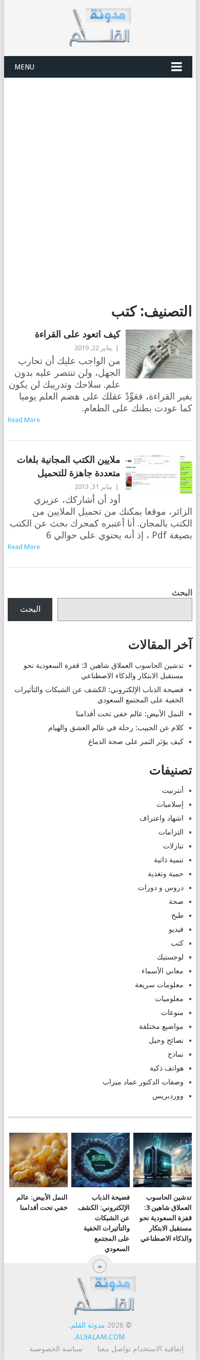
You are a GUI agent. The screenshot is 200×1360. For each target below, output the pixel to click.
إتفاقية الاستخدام (158, 1349)
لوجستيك (170, 957)
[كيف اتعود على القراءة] (159, 354)
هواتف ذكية (167, 1068)
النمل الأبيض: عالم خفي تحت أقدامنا (130, 714)
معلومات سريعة (159, 985)
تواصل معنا (114, 1349)
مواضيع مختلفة (161, 1026)
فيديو (176, 929)
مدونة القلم (88, 1325)
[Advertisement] (100, 183)
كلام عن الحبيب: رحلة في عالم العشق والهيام (116, 727)
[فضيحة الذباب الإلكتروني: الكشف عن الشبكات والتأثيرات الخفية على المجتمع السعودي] (100, 1160)
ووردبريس (168, 1096)
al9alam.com (100, 1337)
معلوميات (169, 998)
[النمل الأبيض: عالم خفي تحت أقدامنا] (38, 1160)
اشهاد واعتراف (161, 818)
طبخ (177, 915)
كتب (177, 943)
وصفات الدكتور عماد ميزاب (143, 1082)
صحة (176, 901)
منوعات (172, 1012)
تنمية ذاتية (169, 860)
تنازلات (173, 846)
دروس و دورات (161, 887)
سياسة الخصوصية (56, 1349)
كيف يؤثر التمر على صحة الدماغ (136, 741)
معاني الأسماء (163, 971)
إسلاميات (170, 804)
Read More (24, 420)
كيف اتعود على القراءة (77, 334)
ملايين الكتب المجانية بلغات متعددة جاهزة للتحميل (68, 466)
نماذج (176, 1054)
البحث (182, 592)
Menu (24, 67)
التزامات (171, 832)
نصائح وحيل (166, 1040)
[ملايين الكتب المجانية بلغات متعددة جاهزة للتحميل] (159, 474)
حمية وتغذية (166, 873)
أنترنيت (173, 790)
